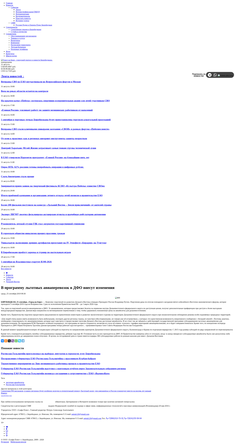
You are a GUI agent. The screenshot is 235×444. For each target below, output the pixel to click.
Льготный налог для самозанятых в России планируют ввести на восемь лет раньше (116, 391)
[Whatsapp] (7, 433)
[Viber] (12, 340)
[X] (9, 340)
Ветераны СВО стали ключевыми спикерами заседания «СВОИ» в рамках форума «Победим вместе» (55, 129)
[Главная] (7, 273)
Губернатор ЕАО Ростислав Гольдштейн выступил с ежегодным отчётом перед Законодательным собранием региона (63, 368)
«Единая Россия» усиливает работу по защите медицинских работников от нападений (47, 110)
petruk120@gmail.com (80, 414)
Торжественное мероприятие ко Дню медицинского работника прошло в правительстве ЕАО (50, 363)
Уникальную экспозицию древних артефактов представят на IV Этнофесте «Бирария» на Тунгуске (53, 242)
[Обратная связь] (7, 431)
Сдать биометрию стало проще (17, 176)
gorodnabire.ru (49, 402)
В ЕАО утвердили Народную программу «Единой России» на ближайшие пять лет (45, 157)
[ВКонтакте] (2, 340)
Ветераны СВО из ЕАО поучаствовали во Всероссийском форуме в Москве (41, 81)
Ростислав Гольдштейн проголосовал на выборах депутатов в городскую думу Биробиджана (50, 353)
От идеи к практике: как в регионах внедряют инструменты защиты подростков (44, 138)
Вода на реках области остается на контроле (24, 91)
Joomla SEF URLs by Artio (6, 395)
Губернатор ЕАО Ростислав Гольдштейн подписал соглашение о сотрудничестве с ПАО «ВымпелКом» (55, 373)
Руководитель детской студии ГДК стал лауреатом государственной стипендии (42, 223)
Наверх (4, 393)
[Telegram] (23, 340)
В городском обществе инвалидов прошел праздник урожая (33, 233)
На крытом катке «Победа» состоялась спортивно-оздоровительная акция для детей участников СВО (55, 100)
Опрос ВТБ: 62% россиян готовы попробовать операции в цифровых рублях (42, 167)
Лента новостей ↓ (12, 76)
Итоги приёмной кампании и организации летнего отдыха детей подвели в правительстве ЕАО (52, 195)
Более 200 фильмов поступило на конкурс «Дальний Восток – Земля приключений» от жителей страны (56, 205)
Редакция (5, 442)
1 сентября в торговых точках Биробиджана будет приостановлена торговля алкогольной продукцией (56, 119)
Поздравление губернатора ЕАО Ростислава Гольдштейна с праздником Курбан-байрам (48, 358)
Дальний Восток (13, 282)
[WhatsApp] (16, 340)
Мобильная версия (18, 442)
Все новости (6, 269)
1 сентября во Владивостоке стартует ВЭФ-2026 (26, 261)
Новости (9, 275)
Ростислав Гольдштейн (15, 385)
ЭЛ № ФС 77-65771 (40, 406)
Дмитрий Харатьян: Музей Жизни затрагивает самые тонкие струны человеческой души (48, 148)
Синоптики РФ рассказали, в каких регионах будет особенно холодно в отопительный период (40, 391)
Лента (8, 279)
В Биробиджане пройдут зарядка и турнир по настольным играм (36, 252)
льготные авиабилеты (15, 382)
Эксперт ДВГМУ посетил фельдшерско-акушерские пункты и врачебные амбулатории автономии (53, 214)
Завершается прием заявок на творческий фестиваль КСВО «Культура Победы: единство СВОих (53, 186)
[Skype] (19, 340)
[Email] (7, 435)
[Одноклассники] (5, 340)
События (9, 277)
